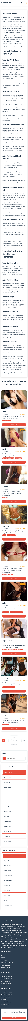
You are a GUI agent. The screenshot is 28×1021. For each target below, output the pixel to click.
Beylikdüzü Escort (8, 792)
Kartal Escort (7, 885)
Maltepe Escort (7, 865)
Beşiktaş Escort (7, 782)
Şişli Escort (6, 816)
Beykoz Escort (7, 841)
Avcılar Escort (7, 836)
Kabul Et (14, 1017)
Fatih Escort (7, 802)
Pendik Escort (7, 870)
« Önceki (14, 737)
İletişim (3, 958)
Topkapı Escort (7, 806)
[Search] (4, 758)
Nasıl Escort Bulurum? (7, 976)
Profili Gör (14, 424)
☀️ (26, 3)
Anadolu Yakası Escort (7, 994)
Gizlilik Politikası (5, 965)
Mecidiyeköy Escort (8, 811)
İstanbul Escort (8, 772)
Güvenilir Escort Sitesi (7, 978)
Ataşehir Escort (7, 860)
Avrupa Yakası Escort (6, 992)
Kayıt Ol (3, 955)
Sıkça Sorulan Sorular (7, 963)
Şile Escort (6, 900)
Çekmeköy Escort (8, 880)
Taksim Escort (7, 831)
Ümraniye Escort (8, 875)
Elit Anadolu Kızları (6, 983)
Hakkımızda (4, 960)
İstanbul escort (6, 2)
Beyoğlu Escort (7, 777)
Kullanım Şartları (5, 967)
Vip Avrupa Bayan (5, 981)
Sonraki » (14, 744)
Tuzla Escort (7, 890)
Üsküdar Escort (7, 905)
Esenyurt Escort (8, 797)
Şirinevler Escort (8, 826)
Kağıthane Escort (8, 821)
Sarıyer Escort (7, 787)
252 (24, 741)
